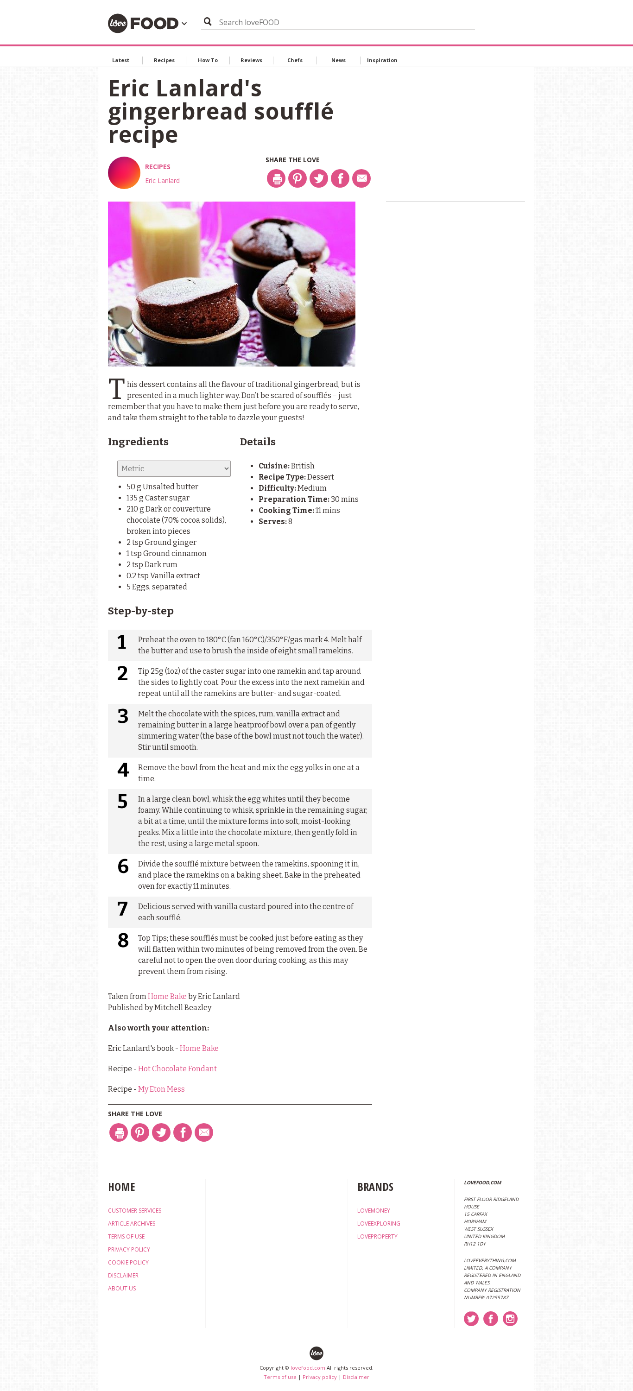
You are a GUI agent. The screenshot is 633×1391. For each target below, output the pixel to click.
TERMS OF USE (126, 1236)
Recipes (164, 60)
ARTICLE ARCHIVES (131, 1223)
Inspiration (382, 60)
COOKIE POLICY (128, 1262)
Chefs (295, 60)
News (338, 60)
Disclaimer (356, 1376)
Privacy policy (320, 1376)
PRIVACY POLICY (129, 1249)
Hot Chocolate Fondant (177, 1068)
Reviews (251, 60)
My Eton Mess (161, 1089)
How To (208, 60)
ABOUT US (122, 1288)
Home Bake (167, 996)
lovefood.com (308, 1367)
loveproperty (377, 1236)
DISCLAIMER (123, 1275)
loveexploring (378, 1223)
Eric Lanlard (162, 180)
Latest (120, 60)
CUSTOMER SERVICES (134, 1210)
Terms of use (280, 1376)
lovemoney (373, 1210)
